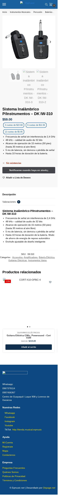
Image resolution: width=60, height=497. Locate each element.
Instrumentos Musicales (20, 12)
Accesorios (17, 257)
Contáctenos (8, 455)
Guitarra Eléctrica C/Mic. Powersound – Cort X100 (29, 336)
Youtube (9, 425)
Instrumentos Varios (37, 260)
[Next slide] (50, 42)
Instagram (10, 421)
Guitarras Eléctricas (17, 260)
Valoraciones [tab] (10, 201)
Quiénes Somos (10, 472)
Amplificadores (31, 257)
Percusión (37, 12)
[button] (51, 4)
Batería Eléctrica (46, 257)
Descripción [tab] (9, 194)
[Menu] (7, 4)
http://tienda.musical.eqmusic (27, 429)
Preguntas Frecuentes (13, 468)
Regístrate (7, 446)
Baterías (48, 12)
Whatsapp (10, 413)
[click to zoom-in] (28, 42)
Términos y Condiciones (14, 480)
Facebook (10, 417)
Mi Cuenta (7, 442)
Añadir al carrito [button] (28, 347)
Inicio (4, 12)
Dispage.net (49, 487)
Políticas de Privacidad (13, 476)
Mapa (5, 451)
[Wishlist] (50, 282)
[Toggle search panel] (46, 4)
